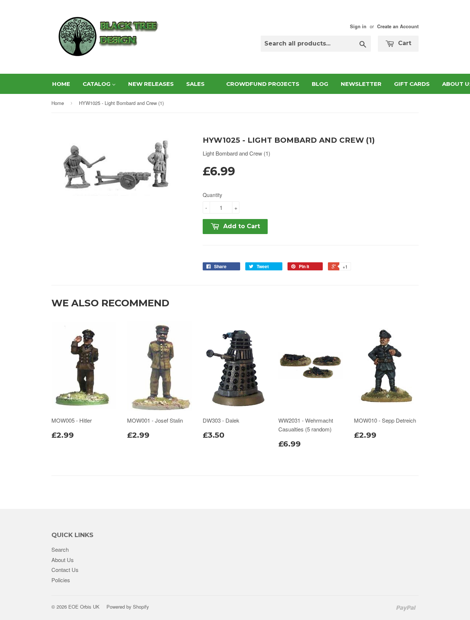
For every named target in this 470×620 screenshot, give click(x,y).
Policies (60, 580)
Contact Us (65, 569)
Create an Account (398, 26)
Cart (403, 43)
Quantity (212, 194)
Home (57, 102)
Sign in (358, 26)
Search (60, 549)
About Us (62, 560)
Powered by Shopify (127, 606)
